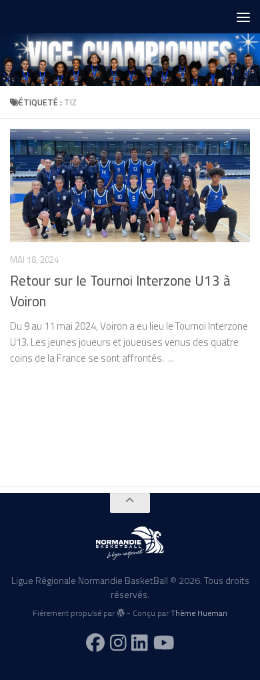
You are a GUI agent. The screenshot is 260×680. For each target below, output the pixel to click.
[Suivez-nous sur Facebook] (95, 642)
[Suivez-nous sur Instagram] (118, 642)
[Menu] (243, 16)
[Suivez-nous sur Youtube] (164, 642)
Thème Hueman (199, 613)
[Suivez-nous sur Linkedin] (139, 642)
